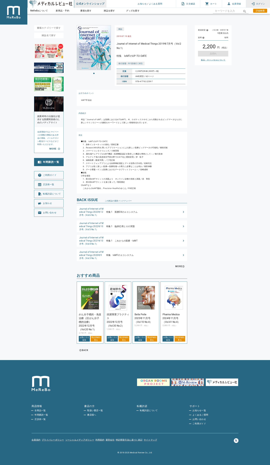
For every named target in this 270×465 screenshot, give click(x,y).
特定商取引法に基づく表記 (129, 440)
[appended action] (245, 11)
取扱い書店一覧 (95, 410)
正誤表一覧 (40, 419)
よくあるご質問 (200, 415)
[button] (132, 212)
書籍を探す (85, 10)
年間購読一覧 (41, 415)
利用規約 (99, 440)
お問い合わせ (199, 419)
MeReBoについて (39, 10)
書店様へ (91, 415)
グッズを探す (133, 10)
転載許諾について (149, 410)
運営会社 (110, 440)
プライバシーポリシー (53, 440)
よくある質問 (155, 4)
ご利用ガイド (199, 423)
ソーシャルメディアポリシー (79, 440)
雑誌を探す (109, 10)
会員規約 (36, 440)
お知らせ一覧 (199, 410)
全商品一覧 (40, 410)
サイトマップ (150, 440)
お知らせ (142, 4)
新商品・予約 (62, 10)
